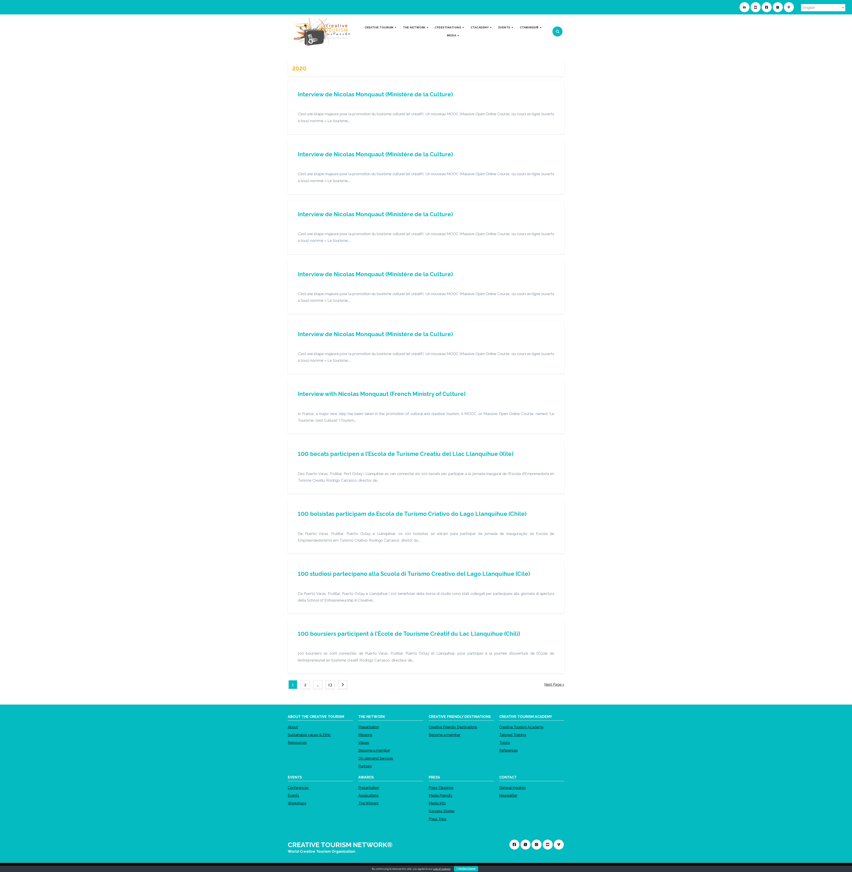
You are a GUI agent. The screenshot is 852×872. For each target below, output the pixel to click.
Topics (504, 743)
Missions (365, 735)
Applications (368, 795)
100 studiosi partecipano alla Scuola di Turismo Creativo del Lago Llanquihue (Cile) (414, 573)
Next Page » (554, 684)
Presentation (368, 727)
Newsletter (508, 795)
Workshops (297, 803)
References (508, 750)
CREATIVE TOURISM (379, 27)
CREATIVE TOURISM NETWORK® (340, 845)
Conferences (298, 788)
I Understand (466, 868)
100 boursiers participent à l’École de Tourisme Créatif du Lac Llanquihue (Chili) (409, 633)
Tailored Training (512, 735)
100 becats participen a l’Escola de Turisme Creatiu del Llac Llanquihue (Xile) (405, 454)
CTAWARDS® (529, 27)
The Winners (368, 803)
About (293, 727)
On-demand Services (375, 758)
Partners (365, 766)
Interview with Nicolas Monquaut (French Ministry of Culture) (381, 394)
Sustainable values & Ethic (309, 735)
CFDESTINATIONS (448, 27)
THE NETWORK (414, 27)
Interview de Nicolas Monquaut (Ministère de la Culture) (375, 94)
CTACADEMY (480, 27)
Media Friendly (440, 795)
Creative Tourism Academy (521, 727)
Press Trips (437, 819)
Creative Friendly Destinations (453, 727)
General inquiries (512, 788)
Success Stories (442, 811)
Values (363, 743)
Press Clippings (441, 788)
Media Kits (437, 803)
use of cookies (441, 868)
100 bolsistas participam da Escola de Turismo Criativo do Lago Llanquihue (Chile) (412, 513)
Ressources (297, 743)
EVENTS (504, 27)
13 (330, 684)
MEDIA (452, 35)
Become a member (374, 750)
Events (293, 795)
